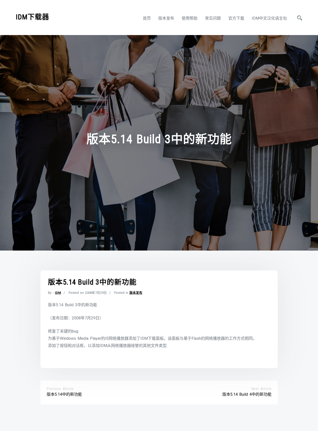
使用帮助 (190, 18)
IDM (58, 293)
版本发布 (166, 18)
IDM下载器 (32, 17)
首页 (147, 18)
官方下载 (236, 18)
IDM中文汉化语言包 (269, 18)
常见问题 (213, 18)
